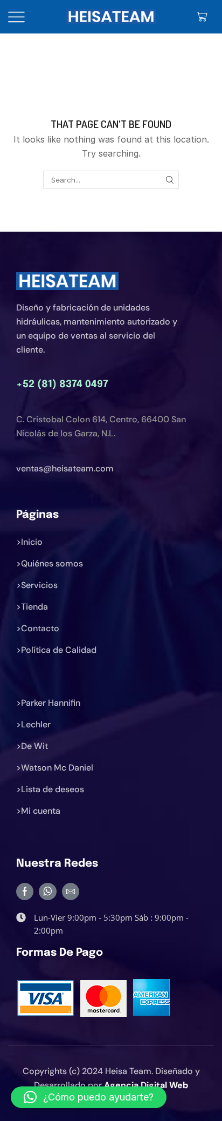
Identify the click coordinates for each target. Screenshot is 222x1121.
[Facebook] (24, 891)
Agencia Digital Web (146, 1085)
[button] (88, 1097)
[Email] (70, 891)
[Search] (170, 180)
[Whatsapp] (48, 891)
